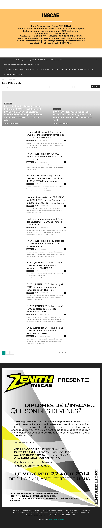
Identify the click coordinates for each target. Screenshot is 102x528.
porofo (6, 123)
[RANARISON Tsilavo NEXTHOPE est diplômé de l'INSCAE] (51, 28)
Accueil (4, 80)
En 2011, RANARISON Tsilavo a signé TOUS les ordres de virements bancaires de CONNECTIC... (44, 287)
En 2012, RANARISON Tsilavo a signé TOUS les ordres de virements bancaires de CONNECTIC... (44, 265)
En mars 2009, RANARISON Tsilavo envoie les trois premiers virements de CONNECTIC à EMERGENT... (45, 135)
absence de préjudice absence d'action (60, 87)
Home (5, 60)
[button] (97, 60)
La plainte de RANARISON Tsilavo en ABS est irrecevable (45, 60)
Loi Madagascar (21, 60)
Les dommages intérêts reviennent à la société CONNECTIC (21, 65)
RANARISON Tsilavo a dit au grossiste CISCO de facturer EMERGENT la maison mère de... (45, 244)
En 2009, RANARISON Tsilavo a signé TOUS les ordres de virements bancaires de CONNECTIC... (44, 309)
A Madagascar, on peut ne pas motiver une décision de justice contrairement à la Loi (25, 87)
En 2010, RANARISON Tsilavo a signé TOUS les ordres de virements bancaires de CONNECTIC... (44, 331)
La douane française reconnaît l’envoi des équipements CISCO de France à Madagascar (45, 222)
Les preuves (8, 103)
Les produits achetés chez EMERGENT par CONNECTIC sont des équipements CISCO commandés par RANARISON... (45, 200)
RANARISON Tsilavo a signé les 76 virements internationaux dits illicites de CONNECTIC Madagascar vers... (45, 178)
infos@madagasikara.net (56, 519)
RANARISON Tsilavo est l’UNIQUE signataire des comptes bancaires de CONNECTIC (44, 157)
